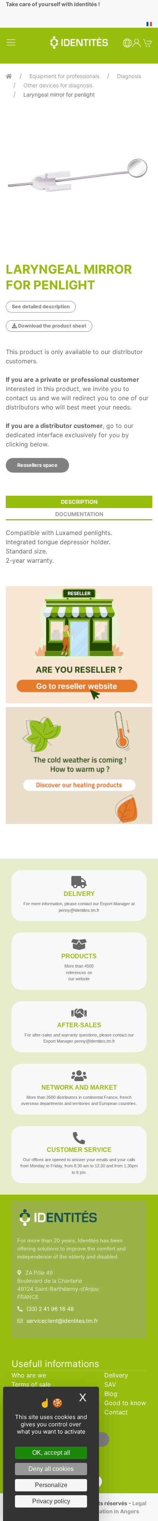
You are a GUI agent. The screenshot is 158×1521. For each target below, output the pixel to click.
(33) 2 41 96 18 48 (50, 1308)
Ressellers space (37, 465)
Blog (110, 1393)
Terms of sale (31, 1384)
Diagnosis (129, 76)
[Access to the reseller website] (79, 644)
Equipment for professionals (64, 76)
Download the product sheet (51, 326)
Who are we (29, 1375)
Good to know (125, 1403)
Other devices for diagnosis (57, 85)
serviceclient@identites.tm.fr (62, 1320)
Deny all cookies (51, 1469)
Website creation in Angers (103, 1511)
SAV (110, 1384)
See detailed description (41, 306)
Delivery (116, 1375)
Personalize (51, 1485)
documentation (79, 514)
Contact (116, 1412)
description (79, 501)
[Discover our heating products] (79, 765)
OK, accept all (51, 1452)
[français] (149, 23)
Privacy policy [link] (51, 1501)
